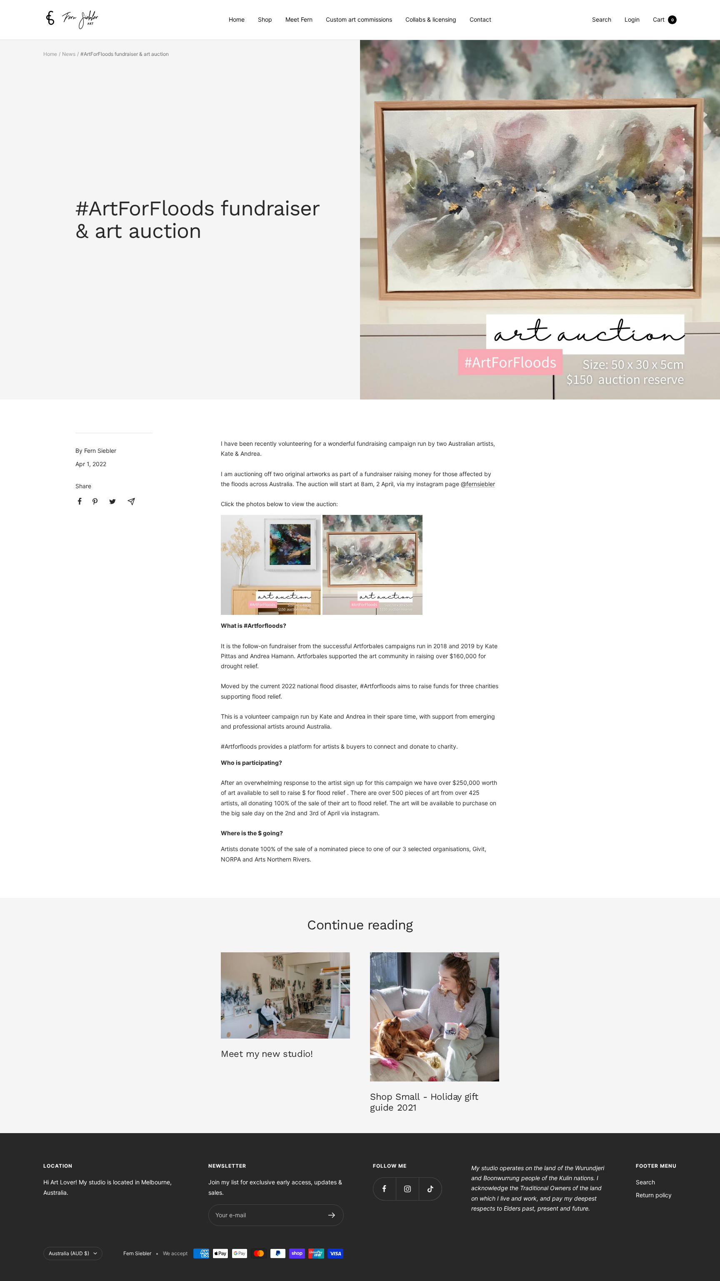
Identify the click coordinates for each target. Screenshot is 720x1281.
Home (237, 19)
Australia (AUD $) (69, 1253)
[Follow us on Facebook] (384, 1188)
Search (601, 19)
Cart (663, 19)
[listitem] (80, 501)
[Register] (331, 1215)
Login (632, 19)
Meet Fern (298, 19)
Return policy (654, 1195)
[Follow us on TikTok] (430, 1188)
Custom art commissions (359, 19)
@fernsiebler (478, 483)
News (68, 54)
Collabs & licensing (430, 19)
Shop (265, 19)
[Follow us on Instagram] (407, 1188)
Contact (480, 19)
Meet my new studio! (266, 1054)
